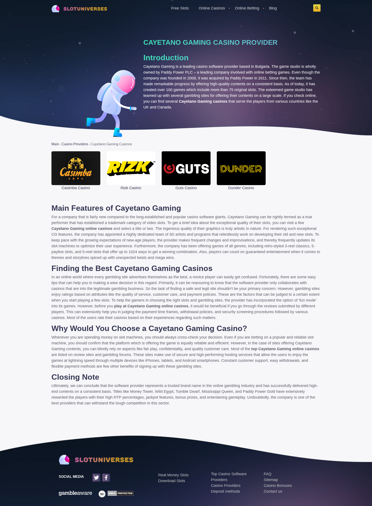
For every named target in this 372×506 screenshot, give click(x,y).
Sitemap (271, 480)
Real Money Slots (173, 475)
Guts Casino (186, 188)
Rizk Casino (131, 188)
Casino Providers (225, 485)
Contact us (273, 491)
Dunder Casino (241, 188)
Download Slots (171, 481)
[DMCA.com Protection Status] (119, 494)
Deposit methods (225, 491)
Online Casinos (212, 8)
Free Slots (180, 8)
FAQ (267, 474)
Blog (273, 8)
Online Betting (247, 8)
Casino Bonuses (278, 485)
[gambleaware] (75, 494)
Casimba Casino (76, 188)
